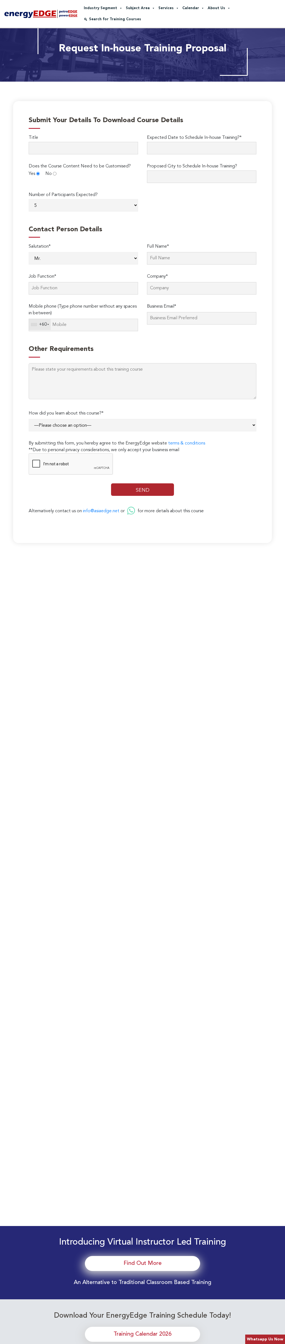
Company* (157, 276)
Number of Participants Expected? (63, 195)
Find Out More (143, 1263)
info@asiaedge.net (101, 511)
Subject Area (138, 8)
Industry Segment (100, 8)
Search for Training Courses (115, 19)
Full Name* (158, 246)
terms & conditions (186, 443)
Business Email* (161, 306)
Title (33, 137)
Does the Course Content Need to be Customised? (80, 166)
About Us (216, 8)
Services (166, 8)
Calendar (190, 8)
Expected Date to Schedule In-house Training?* (194, 137)
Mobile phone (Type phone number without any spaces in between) (83, 309)
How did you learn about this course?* (66, 413)
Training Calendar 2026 (142, 1334)
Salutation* (40, 246)
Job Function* (42, 276)
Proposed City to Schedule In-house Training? (192, 166)
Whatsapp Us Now (265, 1339)
